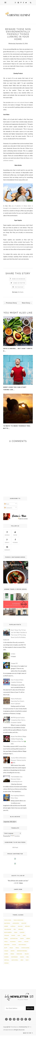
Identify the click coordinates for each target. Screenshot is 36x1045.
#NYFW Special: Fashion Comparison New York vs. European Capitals (18, 720)
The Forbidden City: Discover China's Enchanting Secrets (16, 779)
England (20, 929)
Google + (7, 542)
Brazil (17, 947)
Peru (27, 956)
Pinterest (7, 535)
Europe (6, 926)
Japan (24, 935)
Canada (14, 944)
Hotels (6, 941)
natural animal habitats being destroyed (14, 247)
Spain (22, 960)
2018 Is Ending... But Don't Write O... (17, 350)
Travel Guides (7, 920)
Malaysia (20, 926)
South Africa (15, 960)
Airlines (26, 941)
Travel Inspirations (18, 920)
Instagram (7, 549)
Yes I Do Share (7, 929)
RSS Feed (15, 847)
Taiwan (22, 938)
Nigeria (22, 956)
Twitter (15, 535)
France (13, 935)
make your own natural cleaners (20, 102)
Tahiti (27, 960)
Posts (7, 504)
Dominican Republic (22, 950)
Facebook (15, 542)
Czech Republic (22, 944)
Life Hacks (20, 292)
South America (8, 932)
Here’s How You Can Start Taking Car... (14, 388)
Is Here (13, 654)
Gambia (6, 953)
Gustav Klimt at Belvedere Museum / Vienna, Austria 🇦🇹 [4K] (18, 760)
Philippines (13, 941)
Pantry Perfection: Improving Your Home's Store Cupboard (17, 701)
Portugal (6, 960)
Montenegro (14, 956)
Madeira (6, 956)
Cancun (6, 950)
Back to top (27, 1033)
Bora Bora (7, 944)
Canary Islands (25, 947)
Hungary (22, 932)
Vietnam (6, 963)
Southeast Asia (14, 938)
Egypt (5, 947)
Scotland (27, 926)
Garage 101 (14, 663)
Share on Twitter (19, 283)
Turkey (20, 941)
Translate (17, 836)
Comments (8, 508)
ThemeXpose (14, 1027)
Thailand (6, 935)
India (19, 935)
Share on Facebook (18, 279)
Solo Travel (7, 923)
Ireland (27, 953)
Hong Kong (19, 953)
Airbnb (28, 938)
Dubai (15, 932)
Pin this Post (19, 287)
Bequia (11, 947)
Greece (12, 953)
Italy (15, 929)
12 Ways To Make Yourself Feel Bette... (16, 427)
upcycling (17, 51)
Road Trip (23, 923)
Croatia (12, 950)
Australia (12, 926)
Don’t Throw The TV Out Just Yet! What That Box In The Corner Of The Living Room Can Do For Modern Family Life (15, 634)
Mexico (6, 938)
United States (15, 923)
